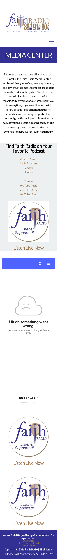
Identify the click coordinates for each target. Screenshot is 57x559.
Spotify (28, 172)
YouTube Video (28, 194)
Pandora (28, 167)
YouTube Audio (28, 185)
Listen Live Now (28, 248)
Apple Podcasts (28, 163)
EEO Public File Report (28, 543)
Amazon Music (28, 159)
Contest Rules (28, 545)
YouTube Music (28, 190)
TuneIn (28, 181)
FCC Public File (28, 540)
